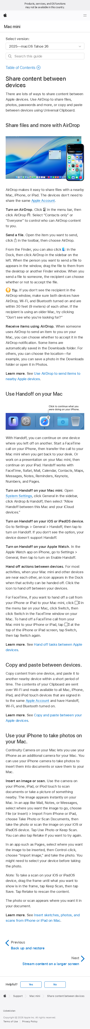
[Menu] (85, 15)
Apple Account (43, 200)
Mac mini (12, 26)
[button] (23, 67)
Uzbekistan (9, 1010)
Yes (31, 984)
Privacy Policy (29, 1021)
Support (18, 996)
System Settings (19, 496)
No (55, 984)
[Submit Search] (10, 56)
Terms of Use (10, 1021)
